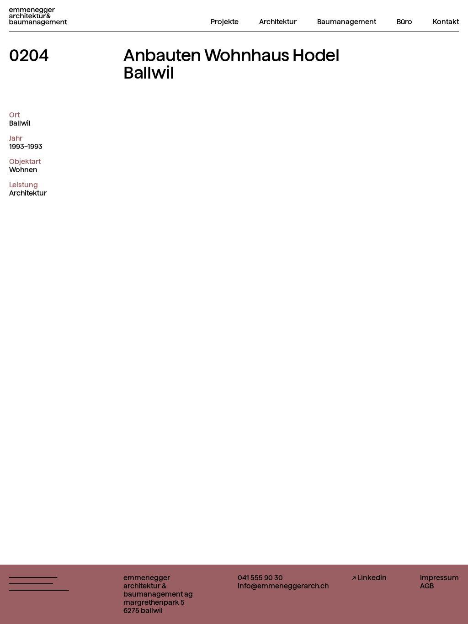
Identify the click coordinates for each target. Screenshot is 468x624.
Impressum (439, 578)
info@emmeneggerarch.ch (283, 586)
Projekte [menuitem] (225, 22)
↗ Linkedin (369, 578)
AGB (427, 586)
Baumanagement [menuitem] (346, 22)
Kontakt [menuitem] (446, 22)
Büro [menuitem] (404, 22)
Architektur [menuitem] (278, 22)
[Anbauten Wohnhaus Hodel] (38, 20)
